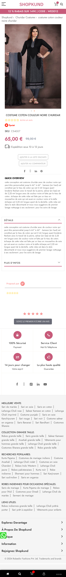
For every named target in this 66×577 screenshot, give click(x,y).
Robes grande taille (11, 436)
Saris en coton (44, 407)
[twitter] (24, 384)
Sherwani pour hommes (27, 473)
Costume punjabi (29, 414)
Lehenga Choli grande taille (42, 444)
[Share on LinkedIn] (35, 170)
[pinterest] (31, 384)
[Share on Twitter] (30, 170)
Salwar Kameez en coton (38, 411)
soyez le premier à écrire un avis (33, 321)
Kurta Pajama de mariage (36, 488)
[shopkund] (31, 4)
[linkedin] (38, 384)
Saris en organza (29, 477)
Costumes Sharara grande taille (17, 447)
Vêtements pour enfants (49, 510)
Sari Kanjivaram (51, 473)
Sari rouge (24, 418)
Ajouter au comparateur (33, 163)
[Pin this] (41, 170)
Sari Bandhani (42, 422)
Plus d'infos (12, 262)
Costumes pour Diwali (27, 491)
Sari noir (38, 418)
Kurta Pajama (8, 458)
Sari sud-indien (9, 477)
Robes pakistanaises (21, 470)
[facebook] (17, 384)
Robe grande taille (47, 447)
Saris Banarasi (24, 422)
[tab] (33, 220)
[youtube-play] (45, 384)
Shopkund (7, 17)
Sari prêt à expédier (22, 510)
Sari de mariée (9, 407)
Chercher (61, 4)
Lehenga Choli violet (24, 462)
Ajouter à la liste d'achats (33, 157)
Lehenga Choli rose (12, 411)
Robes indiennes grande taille (17, 506)
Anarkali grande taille (29, 440)
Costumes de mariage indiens (34, 458)
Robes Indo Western (25, 466)
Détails (8, 220)
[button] (31, 111)
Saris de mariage (10, 488)
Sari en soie (27, 407)
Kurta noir (41, 470)
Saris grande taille (35, 436)
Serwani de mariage (23, 495)
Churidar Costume (25, 17)
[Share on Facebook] (24, 170)
